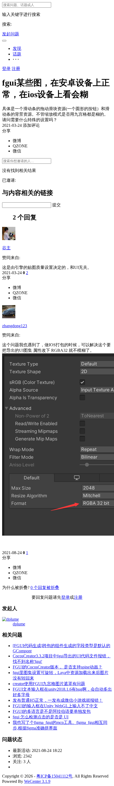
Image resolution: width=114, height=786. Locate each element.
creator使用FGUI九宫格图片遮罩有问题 (49, 683)
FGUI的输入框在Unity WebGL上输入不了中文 (55, 706)
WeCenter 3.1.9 (37, 781)
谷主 (6, 248)
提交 (56, 205)
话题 (17, 54)
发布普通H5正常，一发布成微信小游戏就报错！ (58, 700)
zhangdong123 (14, 326)
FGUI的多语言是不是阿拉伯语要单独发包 (52, 711)
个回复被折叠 (44, 587)
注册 (16, 68)
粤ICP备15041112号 (54, 776)
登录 (6, 68)
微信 (17, 151)
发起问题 (10, 34)
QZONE (20, 146)
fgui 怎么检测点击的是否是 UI (40, 717)
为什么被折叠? (15, 587)
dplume (19, 624)
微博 (17, 140)
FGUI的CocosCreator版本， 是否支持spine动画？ (57, 667)
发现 (17, 48)
